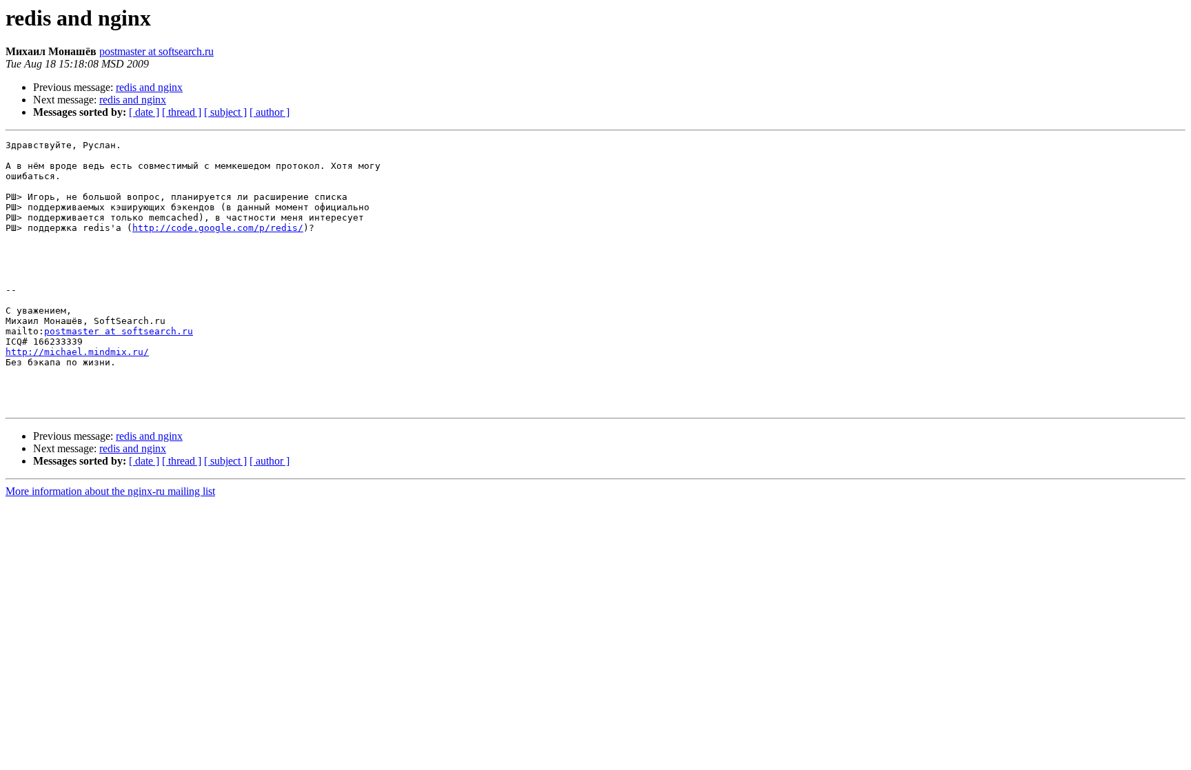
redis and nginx (149, 87)
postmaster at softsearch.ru (156, 51)
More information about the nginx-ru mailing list (110, 491)
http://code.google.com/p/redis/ (217, 228)
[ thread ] (181, 112)
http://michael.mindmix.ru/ (77, 352)
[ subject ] (225, 112)
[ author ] (269, 112)
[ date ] (144, 112)
